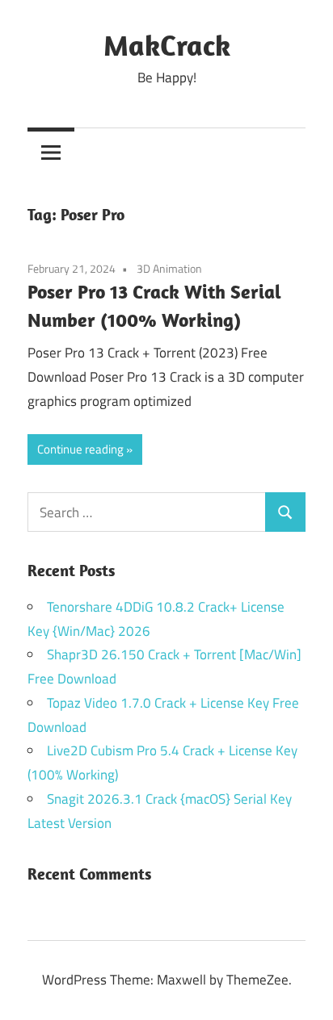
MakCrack (166, 45)
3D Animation (169, 268)
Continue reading (80, 449)
